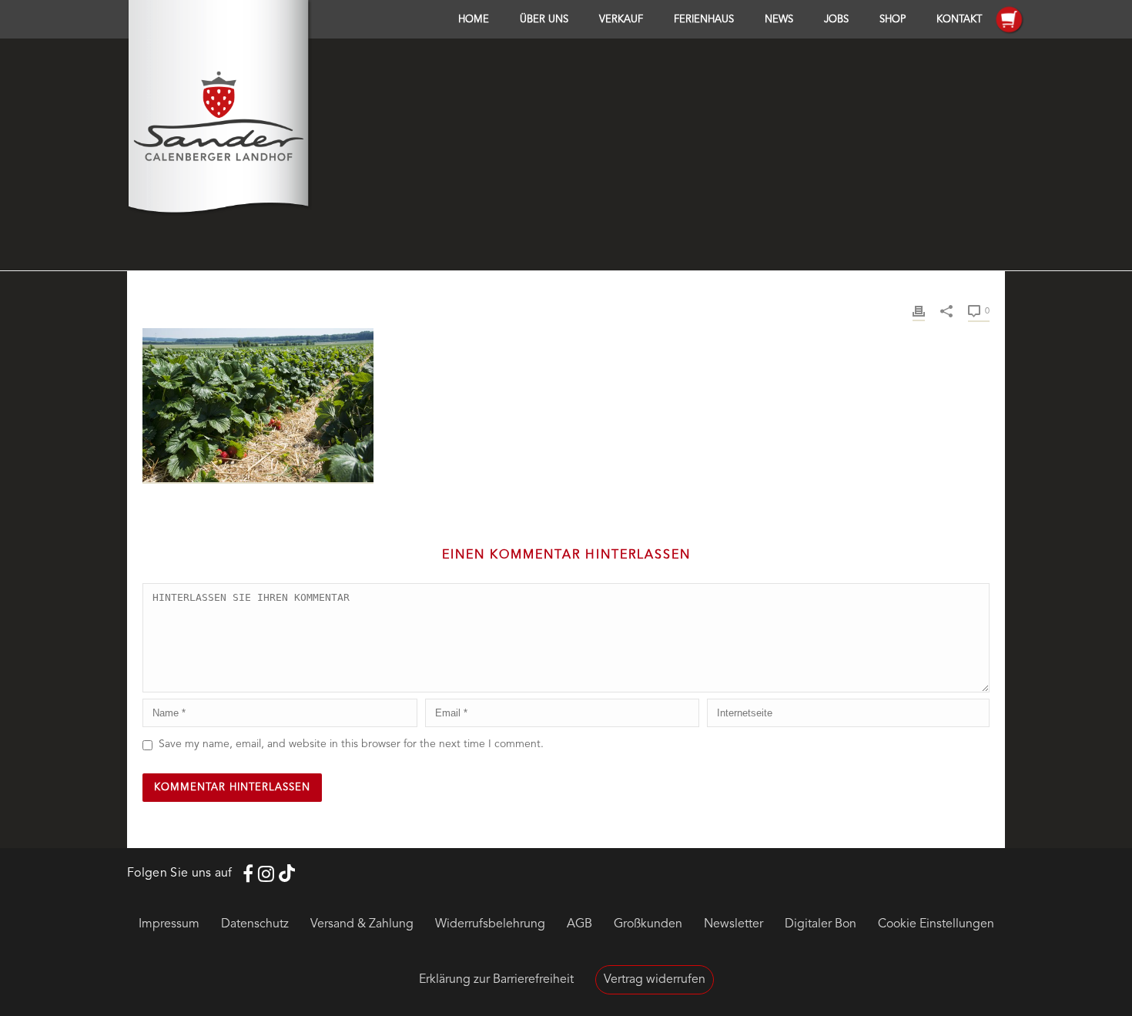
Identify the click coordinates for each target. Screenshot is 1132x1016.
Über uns (544, 20)
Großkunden (648, 924)
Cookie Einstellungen (936, 924)
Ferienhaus (704, 20)
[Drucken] (919, 311)
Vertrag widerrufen (654, 980)
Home (473, 20)
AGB (579, 924)
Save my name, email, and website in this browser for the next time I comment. (351, 744)
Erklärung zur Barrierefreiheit (496, 980)
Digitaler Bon (820, 924)
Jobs (836, 20)
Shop (892, 20)
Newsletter (733, 924)
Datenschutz (255, 924)
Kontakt (959, 20)
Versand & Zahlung (362, 924)
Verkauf (621, 20)
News (779, 20)
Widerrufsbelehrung (490, 924)
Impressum (169, 924)
